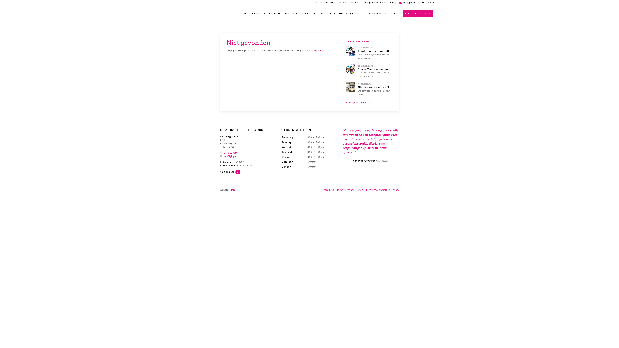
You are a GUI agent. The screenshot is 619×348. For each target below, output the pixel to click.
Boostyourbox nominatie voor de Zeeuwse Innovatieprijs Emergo (375, 51)
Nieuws (329, 2)
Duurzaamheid (351, 13)
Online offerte (418, 13)
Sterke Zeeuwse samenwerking (375, 69)
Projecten (327, 13)
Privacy (392, 2)
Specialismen (254, 13)
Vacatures (317, 2)
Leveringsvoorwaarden (373, 2)
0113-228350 (428, 2)
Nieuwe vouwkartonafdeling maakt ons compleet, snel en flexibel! (375, 87)
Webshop (374, 13)
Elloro (233, 189)
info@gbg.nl (409, 2)
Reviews (354, 2)
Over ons (341, 2)
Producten (278, 13)
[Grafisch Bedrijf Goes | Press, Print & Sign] (190, 13)
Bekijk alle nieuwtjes (360, 102)
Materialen (303, 13)
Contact (392, 13)
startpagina (317, 50)
